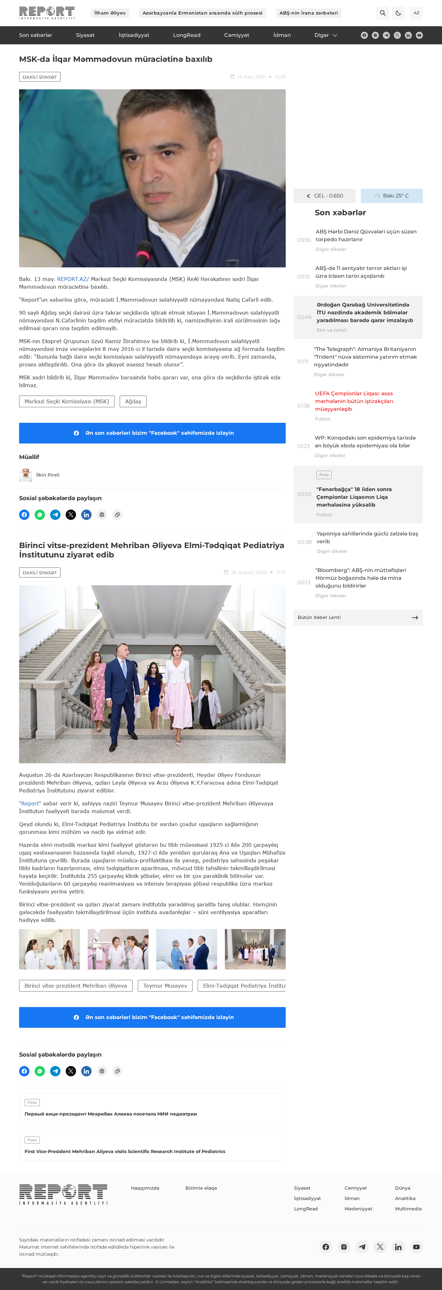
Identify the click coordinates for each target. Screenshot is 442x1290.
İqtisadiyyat (307, 1198)
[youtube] (419, 35)
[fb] (364, 35)
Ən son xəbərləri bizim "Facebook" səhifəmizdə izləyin (159, 433)
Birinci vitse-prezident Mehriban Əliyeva (76, 985)
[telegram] (386, 35)
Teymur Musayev (165, 985)
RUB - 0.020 (328, 196)
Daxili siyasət (40, 77)
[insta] (375, 35)
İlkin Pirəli (48, 475)
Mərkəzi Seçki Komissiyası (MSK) (67, 401)
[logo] (47, 12)
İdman (352, 1198)
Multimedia (408, 1209)
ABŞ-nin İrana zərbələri (309, 13)
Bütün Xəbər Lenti (319, 617)
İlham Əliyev (110, 13)
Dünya (402, 1188)
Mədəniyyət (358, 1209)
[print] (102, 515)
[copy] (117, 515)
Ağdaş (133, 401)
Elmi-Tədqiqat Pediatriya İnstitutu (246, 985)
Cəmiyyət (356, 1188)
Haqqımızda (145, 1188)
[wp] (40, 515)
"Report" (30, 803)
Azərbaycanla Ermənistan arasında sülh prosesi (203, 13)
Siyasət (302, 1188)
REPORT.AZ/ (73, 279)
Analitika (405, 1198)
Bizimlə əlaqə (201, 1188)
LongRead (306, 1209)
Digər (322, 35)
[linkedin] (408, 35)
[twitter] (397, 35)
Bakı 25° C (396, 196)
